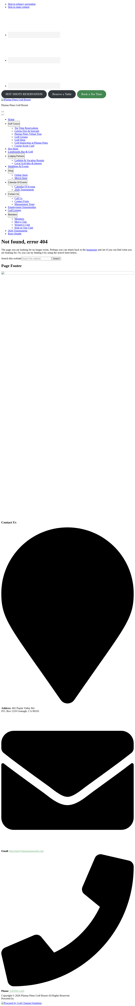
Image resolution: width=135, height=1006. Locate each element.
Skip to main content (18, 7)
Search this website (11, 258)
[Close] (2, 114)
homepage (91, 249)
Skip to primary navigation (22, 4)
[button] (14, 124)
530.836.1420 (17, 991)
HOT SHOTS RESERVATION (24, 94)
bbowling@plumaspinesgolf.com (26, 851)
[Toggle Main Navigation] (2, 111)
